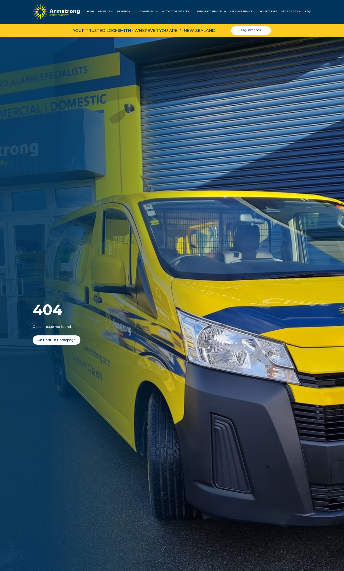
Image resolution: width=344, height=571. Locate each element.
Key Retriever (268, 11)
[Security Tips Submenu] (299, 11)
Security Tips (289, 11)
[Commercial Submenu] (156, 11)
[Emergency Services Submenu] (224, 11)
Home (90, 11)
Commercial (147, 11)
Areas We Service (241, 11)
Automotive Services (175, 11)
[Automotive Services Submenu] (191, 11)
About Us (104, 11)
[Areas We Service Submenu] (254, 11)
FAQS (308, 11)
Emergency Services (209, 11)
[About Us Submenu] (111, 11)
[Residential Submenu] (133, 11)
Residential (124, 11)
